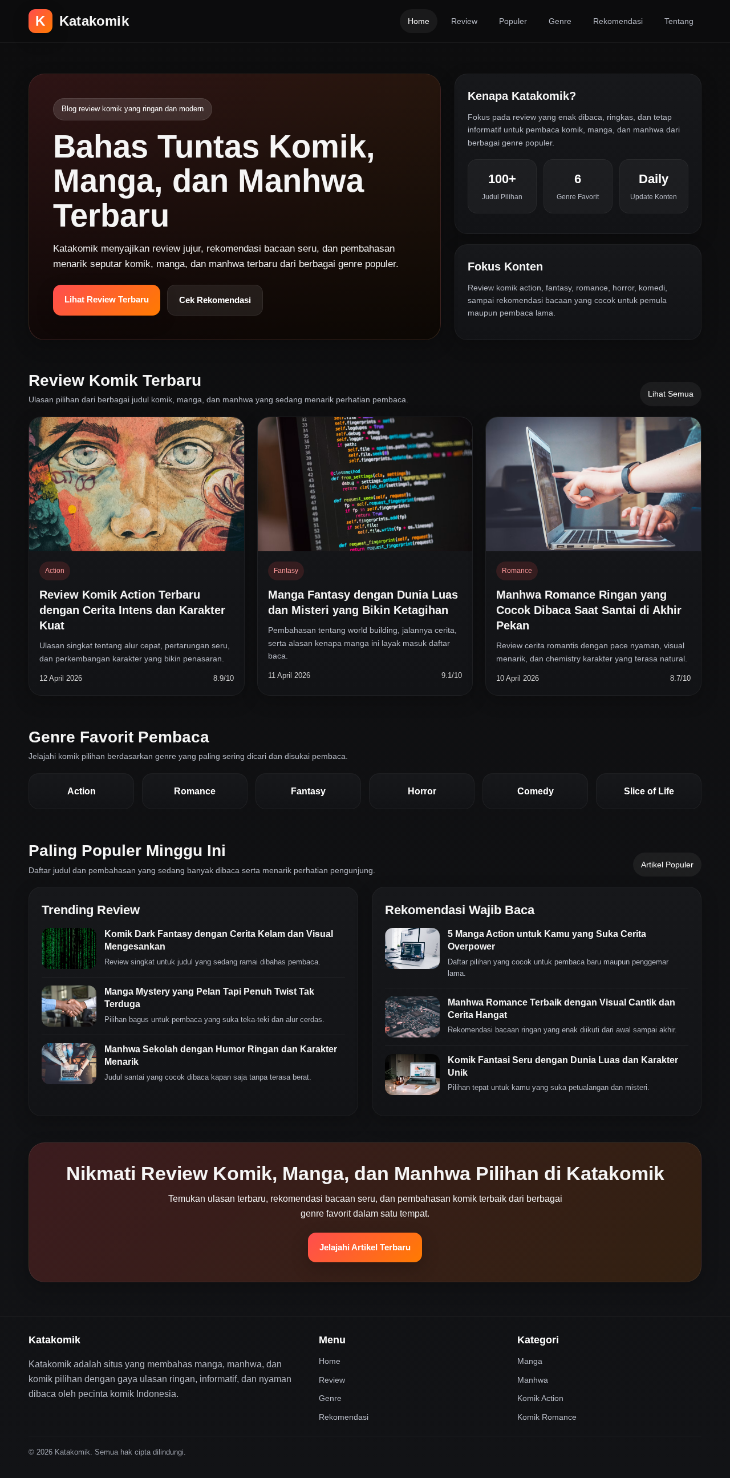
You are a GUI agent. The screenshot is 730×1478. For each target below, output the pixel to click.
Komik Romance (547, 1417)
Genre (560, 21)
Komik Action (540, 1398)
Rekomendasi (618, 21)
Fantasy (308, 791)
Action (81, 791)
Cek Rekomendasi (215, 300)
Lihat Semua (671, 393)
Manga (529, 1361)
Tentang (679, 21)
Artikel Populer (667, 864)
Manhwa (532, 1379)
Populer (513, 21)
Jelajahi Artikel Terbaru (365, 1247)
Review (464, 21)
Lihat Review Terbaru (106, 299)
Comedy (535, 791)
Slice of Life (649, 791)
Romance (195, 791)
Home (418, 21)
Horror (422, 791)
